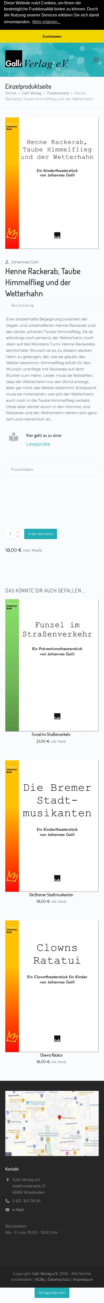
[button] (96, 60)
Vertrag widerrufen (52, 1292)
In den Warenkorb (40, 533)
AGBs (40, 1279)
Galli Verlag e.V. (46, 1274)
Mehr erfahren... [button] (46, 22)
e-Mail (18, 1209)
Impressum (83, 1279)
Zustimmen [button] (52, 36)
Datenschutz (59, 1279)
